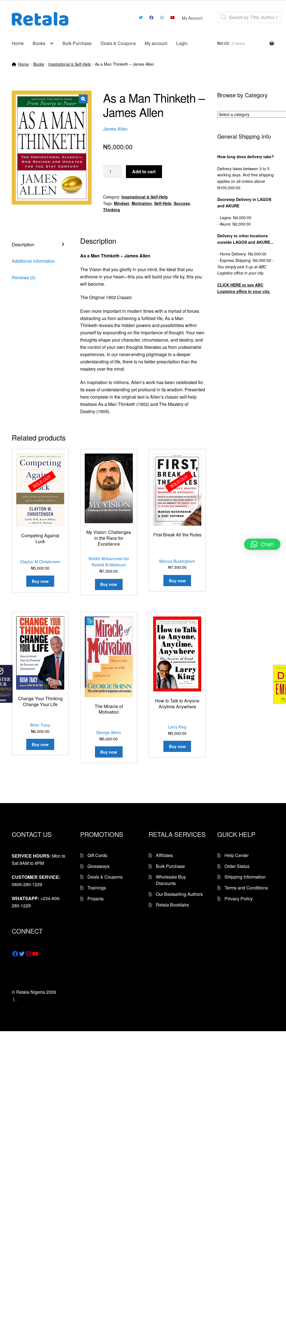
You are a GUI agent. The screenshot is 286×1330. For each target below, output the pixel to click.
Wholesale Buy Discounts (171, 880)
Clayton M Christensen (40, 561)
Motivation (142, 203)
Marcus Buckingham (177, 561)
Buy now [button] (108, 584)
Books (39, 43)
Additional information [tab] (33, 261)
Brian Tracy (40, 725)
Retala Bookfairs (172, 904)
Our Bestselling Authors (179, 894)
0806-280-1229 (27, 884)
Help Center (237, 855)
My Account (192, 18)
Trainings (96, 887)
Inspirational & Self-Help (69, 64)
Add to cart (144, 171)
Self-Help (162, 203)
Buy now (40, 581)
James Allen (115, 129)
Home (18, 43)
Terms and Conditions (246, 887)
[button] (83, 98)
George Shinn (108, 732)
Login (181, 43)
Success (182, 203)
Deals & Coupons (118, 43)
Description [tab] (23, 244)
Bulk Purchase (77, 43)
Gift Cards (97, 855)
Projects (95, 898)
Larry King (177, 727)
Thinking (111, 209)
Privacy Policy (239, 898)
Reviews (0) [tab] (23, 277)
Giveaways (98, 866)
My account (156, 43)
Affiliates (164, 855)
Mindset (121, 203)
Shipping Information (245, 877)
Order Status (237, 866)
